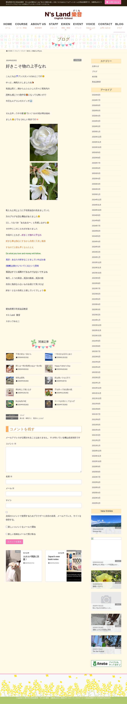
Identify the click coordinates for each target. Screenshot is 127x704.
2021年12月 (96, 388)
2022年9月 (96, 341)
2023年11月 (96, 268)
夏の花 (22, 418)
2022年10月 (96, 336)
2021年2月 (96, 440)
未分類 (94, 77)
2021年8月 (96, 409)
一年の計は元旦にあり (63, 354)
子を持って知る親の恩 (63, 389)
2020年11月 (96, 456)
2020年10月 (96, 461)
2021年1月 (96, 445)
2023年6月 (96, 294)
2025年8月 (96, 158)
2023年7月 (96, 288)
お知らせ (95, 66)
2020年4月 (96, 493)
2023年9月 (96, 278)
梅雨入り (29, 418)
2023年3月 (96, 309)
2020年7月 (96, 477)
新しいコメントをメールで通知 (22, 527)
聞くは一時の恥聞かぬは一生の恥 (29, 366)
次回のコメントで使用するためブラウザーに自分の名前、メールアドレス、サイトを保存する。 (43, 518)
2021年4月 (96, 430)
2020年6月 (96, 482)
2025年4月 (96, 179)
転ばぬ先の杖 (21, 401)
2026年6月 (96, 105)
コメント (11, 444)
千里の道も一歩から (23, 354)
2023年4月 (96, 304)
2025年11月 (96, 142)
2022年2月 (96, 377)
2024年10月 (96, 210)
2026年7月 (96, 100)
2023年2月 (96, 315)
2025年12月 (96, 137)
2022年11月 (96, 330)
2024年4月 (96, 241)
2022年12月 (96, 325)
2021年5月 (96, 425)
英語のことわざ (38, 418)
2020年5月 (96, 487)
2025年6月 (96, 168)
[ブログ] (13, 566)
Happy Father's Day (62, 366)
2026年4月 (96, 116)
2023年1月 (96, 320)
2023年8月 (96, 283)
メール (10, 488)
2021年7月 (96, 414)
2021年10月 (96, 398)
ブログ (77, 60)
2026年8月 (96, 95)
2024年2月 (96, 252)
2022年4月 (96, 367)
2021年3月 (96, 435)
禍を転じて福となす (23, 389)
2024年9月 (96, 215)
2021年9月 (96, 404)
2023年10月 (96, 273)
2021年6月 (96, 419)
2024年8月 (96, 220)
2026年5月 (96, 111)
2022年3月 (96, 372)
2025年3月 (96, 184)
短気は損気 (20, 378)
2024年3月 (96, 247)
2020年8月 (96, 472)
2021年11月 (96, 393)
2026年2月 (96, 126)
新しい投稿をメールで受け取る (22, 534)
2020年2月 (96, 503)
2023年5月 (96, 299)
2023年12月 (96, 262)
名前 (9, 476)
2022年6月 (96, 357)
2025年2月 (96, 189)
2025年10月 (96, 147)
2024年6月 (96, 231)
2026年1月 (96, 132)
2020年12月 (96, 451)
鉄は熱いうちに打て (62, 378)
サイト (9, 500)
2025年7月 (96, 163)
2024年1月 (96, 257)
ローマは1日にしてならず (65, 401)
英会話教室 (96, 82)
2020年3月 (96, 498)
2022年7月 (96, 351)
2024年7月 (96, 226)
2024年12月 (96, 200)
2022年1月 (96, 383)
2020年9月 (96, 467)
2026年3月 (96, 121)
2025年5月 (96, 173)
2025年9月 (96, 152)
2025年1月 (96, 194)
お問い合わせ (114, 2)
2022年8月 (96, 346)
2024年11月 (96, 205)
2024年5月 (96, 236)
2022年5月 (96, 362)
